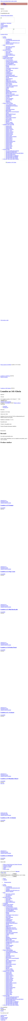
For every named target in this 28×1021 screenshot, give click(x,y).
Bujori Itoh (8, 52)
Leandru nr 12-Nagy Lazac (8, 571)
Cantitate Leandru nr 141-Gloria (8, 399)
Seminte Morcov (9, 138)
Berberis (7, 65)
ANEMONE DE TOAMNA (12, 105)
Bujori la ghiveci (9, 53)
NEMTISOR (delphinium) (11, 91)
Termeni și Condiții (7, 866)
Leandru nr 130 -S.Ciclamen (8, 817)
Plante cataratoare (9, 70)
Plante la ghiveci (17, 402)
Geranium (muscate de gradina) (12, 95)
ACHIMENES (9, 39)
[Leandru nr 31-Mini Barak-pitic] (11, 603)
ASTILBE (8, 108)
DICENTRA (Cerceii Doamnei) (12, 111)
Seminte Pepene (9, 140)
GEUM (7, 77)
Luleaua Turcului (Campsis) (11, 61)
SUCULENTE (9, 99)
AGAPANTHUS (9, 59)
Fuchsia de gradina (9, 123)
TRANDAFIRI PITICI (10, 154)
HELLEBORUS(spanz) (11, 114)
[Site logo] (7, 22)
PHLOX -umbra (9, 122)
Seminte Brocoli (9, 128)
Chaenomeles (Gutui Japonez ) (12, 68)
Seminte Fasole (9, 135)
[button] (3, 500)
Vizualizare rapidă (4, 501)
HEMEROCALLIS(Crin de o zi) (12, 42)
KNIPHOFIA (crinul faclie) (11, 82)
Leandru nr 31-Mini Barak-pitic (9, 609)
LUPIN (7, 88)
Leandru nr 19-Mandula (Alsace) (9, 778)
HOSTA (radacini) (9, 43)
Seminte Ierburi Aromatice (11, 136)
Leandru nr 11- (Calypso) (7, 712)
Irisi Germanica (9, 47)
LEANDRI (8, 364)
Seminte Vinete (9, 148)
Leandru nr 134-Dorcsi (5, 375)
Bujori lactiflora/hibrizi (10, 55)
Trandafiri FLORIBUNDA (11, 152)
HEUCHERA (9, 115)
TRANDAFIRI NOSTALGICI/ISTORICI (14, 153)
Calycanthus (8, 69)
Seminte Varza (9, 147)
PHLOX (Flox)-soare (10, 93)
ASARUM (8, 107)
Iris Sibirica (8, 48)
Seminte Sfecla (9, 144)
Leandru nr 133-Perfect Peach (9, 647)
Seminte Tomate (9, 145)
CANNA (8, 41)
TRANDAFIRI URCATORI (12, 157)
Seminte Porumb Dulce (10, 141)
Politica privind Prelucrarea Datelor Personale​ (12, 864)
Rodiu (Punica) (9, 83)
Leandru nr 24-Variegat (7, 505)
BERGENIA (8, 110)
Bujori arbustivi (9, 51)
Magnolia (8, 90)
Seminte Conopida (9, 131)
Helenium (8, 100)
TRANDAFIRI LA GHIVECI (12, 155)
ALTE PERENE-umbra (11, 104)
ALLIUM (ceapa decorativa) (12, 62)
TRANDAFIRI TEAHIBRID (12, 156)
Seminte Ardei (9, 126)
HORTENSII (8, 116)
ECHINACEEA (9, 72)
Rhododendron (9, 119)
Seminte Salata (9, 143)
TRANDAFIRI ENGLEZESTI (12, 150)
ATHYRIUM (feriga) (10, 109)
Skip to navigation (4, 1)
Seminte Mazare (9, 137)
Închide (2, 1008)
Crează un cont (4, 1015)
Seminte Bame (9, 127)
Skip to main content (12, 1)
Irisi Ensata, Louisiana (10, 46)
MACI (7, 89)
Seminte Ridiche (9, 142)
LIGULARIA (9, 118)
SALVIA (8, 97)
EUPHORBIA (9, 74)
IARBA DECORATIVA (11, 81)
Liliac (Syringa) (9, 84)
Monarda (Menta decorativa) (11, 76)
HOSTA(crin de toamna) (11, 117)
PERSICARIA (9, 92)
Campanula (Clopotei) (10, 75)
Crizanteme (8, 71)
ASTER (7, 67)
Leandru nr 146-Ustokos (6, 388)
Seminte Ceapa (9, 130)
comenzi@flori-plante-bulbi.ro (7, 15)
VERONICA (8, 102)
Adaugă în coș (4, 400)
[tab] (5, 406)
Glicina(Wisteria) (9, 78)
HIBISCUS (8, 79)
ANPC (4, 868)
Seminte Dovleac (9, 133)
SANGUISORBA (9, 98)
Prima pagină (3, 364)
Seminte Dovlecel (9, 134)
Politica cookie (6, 869)
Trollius (7, 112)
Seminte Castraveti (9, 129)
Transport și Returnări (7, 865)
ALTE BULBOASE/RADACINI (13, 40)
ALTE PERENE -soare (10, 64)
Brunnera (8, 121)
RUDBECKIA (9, 96)
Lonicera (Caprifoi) (10, 86)
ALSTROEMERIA (10, 63)
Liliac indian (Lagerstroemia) (12, 85)
